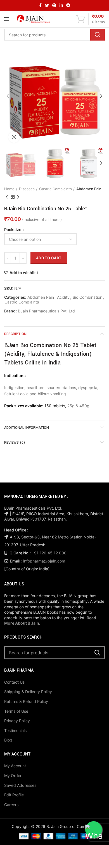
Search (97, 35)
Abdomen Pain (88, 189)
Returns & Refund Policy (26, 701)
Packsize (13, 230)
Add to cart (48, 258)
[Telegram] (68, 5)
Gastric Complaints (55, 189)
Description (15, 333)
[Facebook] (40, 5)
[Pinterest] (54, 5)
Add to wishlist (24, 273)
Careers (11, 804)
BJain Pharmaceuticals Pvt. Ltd (46, 311)
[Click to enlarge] (14, 137)
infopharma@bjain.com (44, 561)
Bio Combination (87, 297)
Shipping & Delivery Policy (28, 691)
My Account (15, 765)
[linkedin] (61, 5)
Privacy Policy (17, 720)
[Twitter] (47, 5)
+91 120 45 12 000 (49, 552)
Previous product (7, 197)
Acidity (63, 297)
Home (9, 189)
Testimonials (15, 730)
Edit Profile (14, 794)
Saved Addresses (20, 785)
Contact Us (14, 682)
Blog (8, 740)
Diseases (27, 189)
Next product (18, 197)
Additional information (26, 427)
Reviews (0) (14, 442)
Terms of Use (16, 711)
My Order (13, 775)
